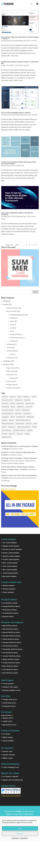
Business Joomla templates (11, 553)
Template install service (10, 699)
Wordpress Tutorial (12, 388)
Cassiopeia (18, 400)
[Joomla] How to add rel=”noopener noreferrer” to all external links (19, 62)
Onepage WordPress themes (11, 606)
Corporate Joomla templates (11, 556)
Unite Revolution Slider (16, 337)
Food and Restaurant (7, 410)
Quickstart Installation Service (11, 690)
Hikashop (12, 318)
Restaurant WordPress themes (12, 642)
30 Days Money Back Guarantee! (11, 796)
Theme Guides (10, 381)
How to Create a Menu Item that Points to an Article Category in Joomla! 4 (20, 38)
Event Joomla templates (10, 566)
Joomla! (5, 304)
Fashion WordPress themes (11, 639)
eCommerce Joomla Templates (12, 549)
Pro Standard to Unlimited (10, 776)
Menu (11, 420)
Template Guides (11, 357)
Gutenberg (25, 410)
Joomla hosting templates (10, 573)
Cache (34, 396)
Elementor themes (8, 616)
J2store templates (8, 592)
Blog (19, 396)
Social (4, 433)
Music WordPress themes (10, 666)
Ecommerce (30, 403)
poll (35, 423)
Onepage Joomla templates (11, 546)
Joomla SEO (27, 413)
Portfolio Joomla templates (11, 559)
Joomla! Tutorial (18, 65)
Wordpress (6, 364)
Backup (13, 396)
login (12, 417)
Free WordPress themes (10, 603)
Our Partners (6, 734)
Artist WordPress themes (10, 653)
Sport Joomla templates (10, 570)
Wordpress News (11, 384)
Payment (29, 423)
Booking (26, 396)
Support (20, 433)
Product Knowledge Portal (11, 767)
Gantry (11, 354)
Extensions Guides (12, 311)
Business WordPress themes (11, 632)
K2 (10, 331)
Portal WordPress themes (10, 613)
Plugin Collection (11, 368)
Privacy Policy (24, 838)
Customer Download (9, 755)
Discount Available (8, 741)
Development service (9, 706)
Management (20, 417)
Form (17, 410)
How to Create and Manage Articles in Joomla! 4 (16, 113)
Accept (20, 828)
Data (12, 403)
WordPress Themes (17, 449)
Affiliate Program (8, 737)
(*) (12, 715)
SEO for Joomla (6, 430)
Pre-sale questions (8, 684)
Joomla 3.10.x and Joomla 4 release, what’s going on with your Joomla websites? (18, 162)
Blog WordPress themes (10, 626)
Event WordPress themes (10, 669)
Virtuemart (13, 341)
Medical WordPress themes (11, 659)
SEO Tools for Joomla (19, 430)
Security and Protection (23, 427)
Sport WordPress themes (10, 673)
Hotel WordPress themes (10, 646)
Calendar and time (7, 400)
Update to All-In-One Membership (13, 780)
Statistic (12, 433)
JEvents (12, 324)
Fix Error (29, 406)
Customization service (9, 703)
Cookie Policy (15, 838)
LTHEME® (19, 811)
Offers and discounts (8, 423)
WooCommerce (6, 437)
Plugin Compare (11, 371)
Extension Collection (12, 308)
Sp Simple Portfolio (15, 334)
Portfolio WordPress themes (11, 663)
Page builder (20, 423)
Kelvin (4, 65)
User (27, 433)
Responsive (11, 427)
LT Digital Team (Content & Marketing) (13, 40)
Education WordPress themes (12, 636)
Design (5, 301)
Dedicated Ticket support (10, 687)
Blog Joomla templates (10, 576)
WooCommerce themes (10, 610)
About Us (9, 814)
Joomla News (10, 344)
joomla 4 (18, 413)
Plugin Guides (10, 374)
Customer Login (7, 751)
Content (27, 400)
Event (13, 406)
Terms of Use (17, 814)
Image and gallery (7, 413)
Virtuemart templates (9, 589)
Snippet (29, 430)
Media (4, 420)
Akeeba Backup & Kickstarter (18, 315)
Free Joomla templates (10, 543)
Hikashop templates (9, 585)
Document (20, 403)
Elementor (13, 378)
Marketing (30, 417)
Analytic (5, 396)
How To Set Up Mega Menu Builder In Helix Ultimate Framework (17, 213)
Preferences (20, 833)
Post (4, 427)
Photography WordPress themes (12, 649)
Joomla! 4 (34, 40)
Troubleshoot (7, 361)
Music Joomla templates (10, 563)
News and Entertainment (23, 420)
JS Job (12, 328)
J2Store (12, 321)
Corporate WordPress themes (12, 656)
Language (5, 417)
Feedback (20, 406)
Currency (5, 403)
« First (17, 245)
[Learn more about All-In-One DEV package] (20, 527)
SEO (34, 427)
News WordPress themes (10, 629)
